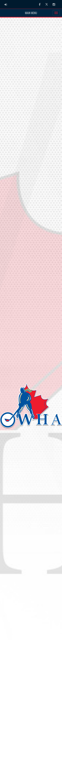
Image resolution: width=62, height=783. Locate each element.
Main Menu (31, 13)
